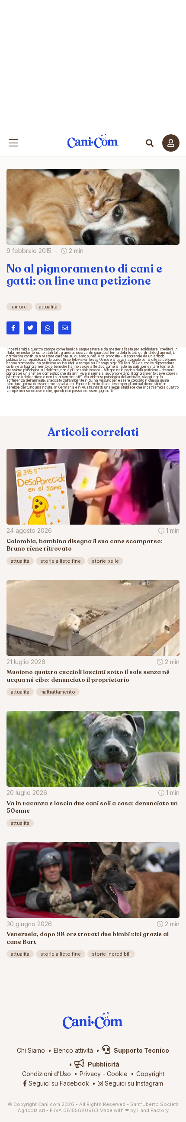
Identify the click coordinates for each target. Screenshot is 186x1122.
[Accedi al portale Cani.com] (171, 143)
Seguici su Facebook (58, 1083)
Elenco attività (73, 1050)
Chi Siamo (31, 1050)
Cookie (117, 1073)
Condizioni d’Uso (46, 1073)
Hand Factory (153, 1110)
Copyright (150, 1073)
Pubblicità (103, 1064)
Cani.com (93, 141)
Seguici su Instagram (133, 1083)
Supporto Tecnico (140, 1050)
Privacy (90, 1073)
